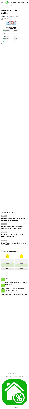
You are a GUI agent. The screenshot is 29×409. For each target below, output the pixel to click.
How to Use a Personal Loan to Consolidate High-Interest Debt (12, 227)
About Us (21, 376)
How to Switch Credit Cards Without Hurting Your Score (13, 235)
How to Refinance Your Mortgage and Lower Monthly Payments (12, 289)
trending (3, 215)
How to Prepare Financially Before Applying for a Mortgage (13, 219)
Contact (15, 376)
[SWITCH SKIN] (27, 2)
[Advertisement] (14, 61)
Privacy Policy (9, 376)
